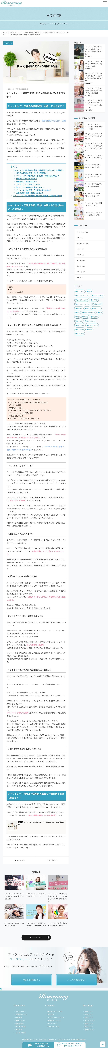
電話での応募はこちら (31, 980)
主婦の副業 (98, 304)
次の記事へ (52, 860)
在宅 (78, 312)
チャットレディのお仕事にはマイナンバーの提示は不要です (36, 925)
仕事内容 (18, 1017)
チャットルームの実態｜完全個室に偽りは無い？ (33, 190)
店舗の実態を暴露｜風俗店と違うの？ (29, 193)
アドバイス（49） (83, 232)
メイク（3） (81, 249)
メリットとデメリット (84, 304)
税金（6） (80, 237)
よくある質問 (20, 1032)
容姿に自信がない (89, 312)
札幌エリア (88, 1011)
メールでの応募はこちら (76, 980)
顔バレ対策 (80, 334)
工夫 (78, 317)
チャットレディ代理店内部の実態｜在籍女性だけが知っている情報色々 (38, 170)
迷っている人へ (93, 325)
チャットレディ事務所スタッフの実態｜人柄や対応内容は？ (37, 176)
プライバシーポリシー (55, 1017)
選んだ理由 (80, 329)
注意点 (86, 317)
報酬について (20, 1020)
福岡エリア (88, 1023)
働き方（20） (81, 266)
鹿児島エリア (89, 1029)
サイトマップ (52, 1023)
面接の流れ (19, 1023)
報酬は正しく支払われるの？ (26, 181)
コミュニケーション (83, 296)
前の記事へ (20, 860)
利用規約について (54, 1020)
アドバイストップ (36, 937)
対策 (100, 312)
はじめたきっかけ (82, 300)
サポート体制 (20, 1026)
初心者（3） (81, 277)
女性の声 (18, 1029)
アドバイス (80, 291)
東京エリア (88, 1017)
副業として (97, 308)
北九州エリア (89, 1020)
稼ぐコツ (79, 321)
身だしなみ (80, 325)
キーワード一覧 (53, 1026)
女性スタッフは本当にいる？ (26, 179)
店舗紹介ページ (21, 1014)
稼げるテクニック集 (55, 1011)
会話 (88, 308)
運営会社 (50, 1014)
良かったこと (91, 321)
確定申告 (95, 317)
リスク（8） (81, 255)
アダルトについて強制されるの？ (28, 184)
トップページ (20, 1011)
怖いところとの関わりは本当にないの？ (30, 187)
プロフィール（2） (83, 243)
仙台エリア (88, 1014)
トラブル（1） (81, 260)
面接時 (90, 329)
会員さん (79, 308)
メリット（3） (81, 272)
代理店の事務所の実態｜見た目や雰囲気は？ (32, 173)
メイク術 (95, 300)
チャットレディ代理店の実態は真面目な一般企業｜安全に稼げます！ (37, 196)
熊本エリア (88, 1026)
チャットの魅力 (98, 296)
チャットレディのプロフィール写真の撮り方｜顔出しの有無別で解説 (14, 896)
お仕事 (90, 291)
